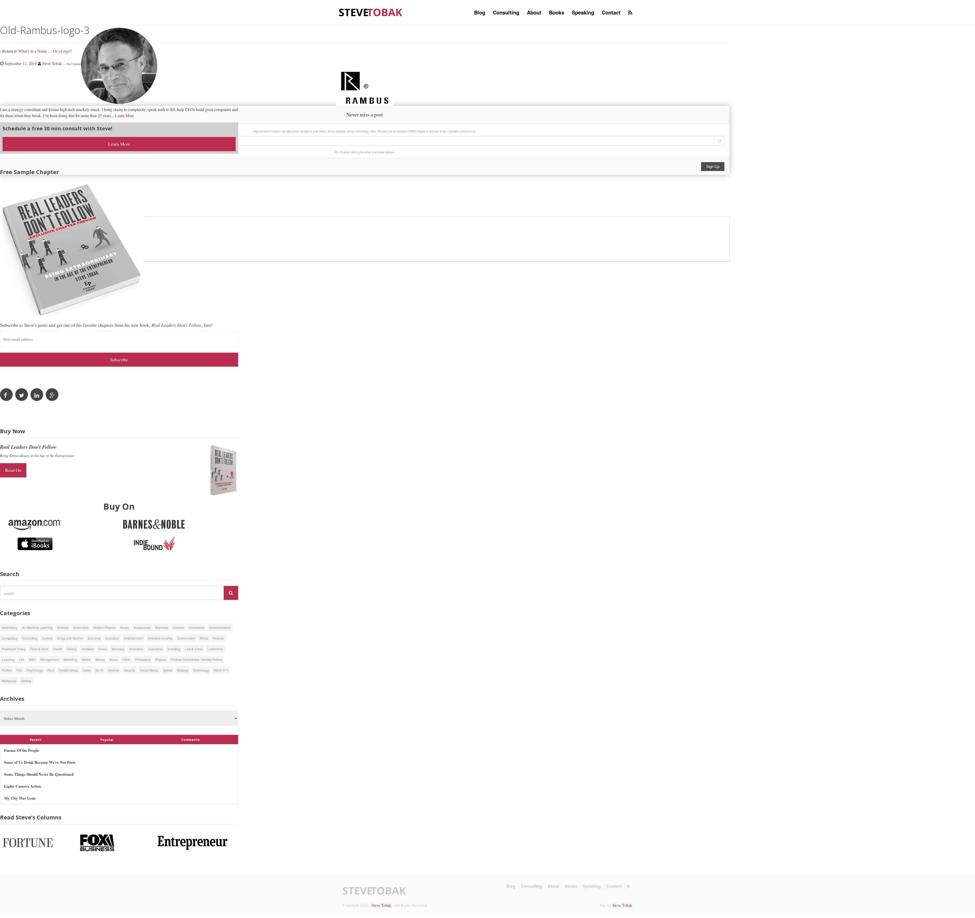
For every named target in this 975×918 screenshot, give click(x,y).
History (72, 649)
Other (126, 659)
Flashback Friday (13, 649)
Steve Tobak (381, 905)
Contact (611, 12)
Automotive (81, 627)
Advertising (9, 627)
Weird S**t (221, 670)
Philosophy (143, 659)
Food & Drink (39, 649)
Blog (479, 12)
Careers (178, 627)
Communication (220, 627)
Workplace (9, 681)
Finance (218, 638)
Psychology (35, 670)
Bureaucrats (142, 627)
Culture (47, 638)
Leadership (215, 649)
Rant (50, 670)
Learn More (124, 115)
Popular (107, 739)
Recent (36, 739)
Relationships (68, 670)
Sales (87, 670)
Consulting (506, 12)
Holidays (88, 649)
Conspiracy (10, 638)
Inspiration (155, 649)
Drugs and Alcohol (70, 638)
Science (113, 670)
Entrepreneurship (160, 638)
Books (556, 12)
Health (57, 649)
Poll (19, 670)
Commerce (196, 627)
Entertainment (133, 638)
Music (114, 659)
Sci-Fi (99, 670)
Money (100, 659)
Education (112, 638)
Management (49, 659)
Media (86, 659)
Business (161, 627)
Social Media (149, 670)
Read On (13, 470)
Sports (167, 670)
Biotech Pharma (104, 627)
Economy (94, 638)
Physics (160, 659)
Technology (201, 670)
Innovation (136, 649)
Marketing (70, 659)
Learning (8, 659)
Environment (186, 638)
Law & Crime (194, 649)
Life (21, 659)
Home (103, 649)
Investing (174, 649)
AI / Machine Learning (37, 627)
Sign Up (712, 166)
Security (129, 670)
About (534, 12)
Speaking (583, 12)
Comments (190, 739)
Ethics (204, 638)
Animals (62, 627)
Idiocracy (118, 649)
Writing (26, 681)
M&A (32, 659)
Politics (7, 670)
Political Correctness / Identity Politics (196, 659)
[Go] (231, 593)
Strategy (182, 670)
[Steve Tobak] (370, 11)
